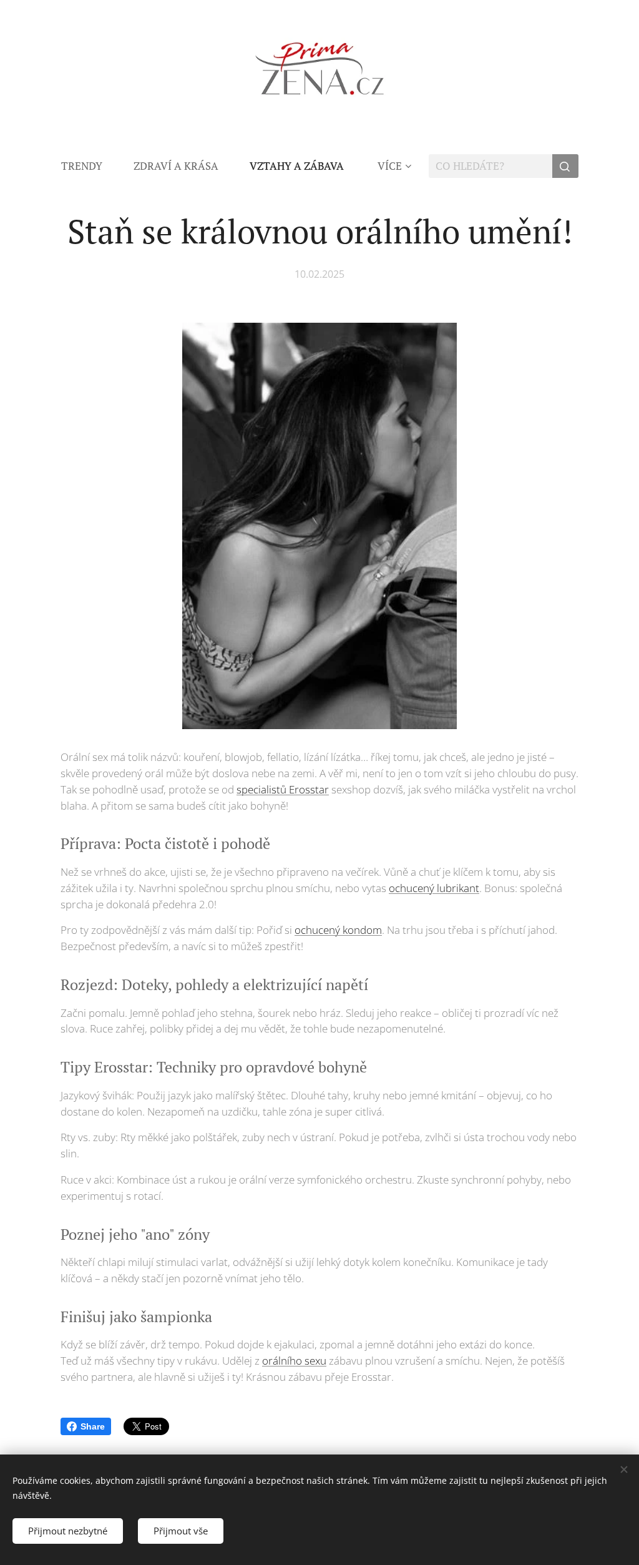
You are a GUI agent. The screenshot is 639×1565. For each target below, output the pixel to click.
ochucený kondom (338, 930)
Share (92, 1426)
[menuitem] (89, 166)
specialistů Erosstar (283, 789)
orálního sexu (294, 1360)
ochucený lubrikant (434, 888)
